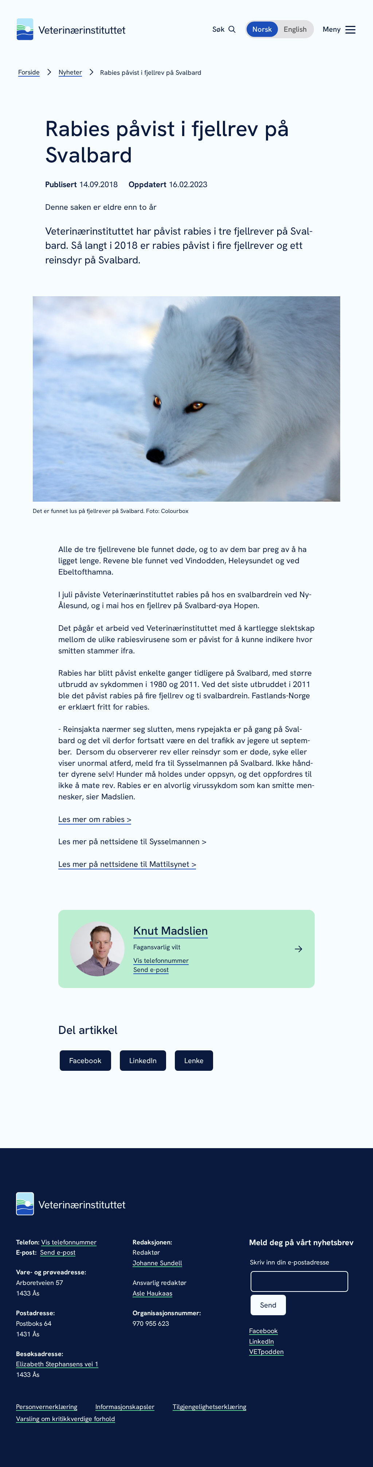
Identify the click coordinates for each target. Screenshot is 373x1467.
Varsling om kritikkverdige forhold (65, 1418)
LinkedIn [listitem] (143, 1060)
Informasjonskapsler (124, 1406)
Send (268, 1305)
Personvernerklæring (46, 1406)
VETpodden (266, 1351)
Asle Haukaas (152, 1293)
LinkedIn (261, 1341)
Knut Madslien (170, 930)
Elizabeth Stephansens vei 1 (57, 1364)
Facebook (263, 1331)
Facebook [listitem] (85, 1060)
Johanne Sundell (157, 1263)
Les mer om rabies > (94, 819)
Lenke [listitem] (194, 1060)
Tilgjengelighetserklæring (209, 1406)
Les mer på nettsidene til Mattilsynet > (127, 864)
